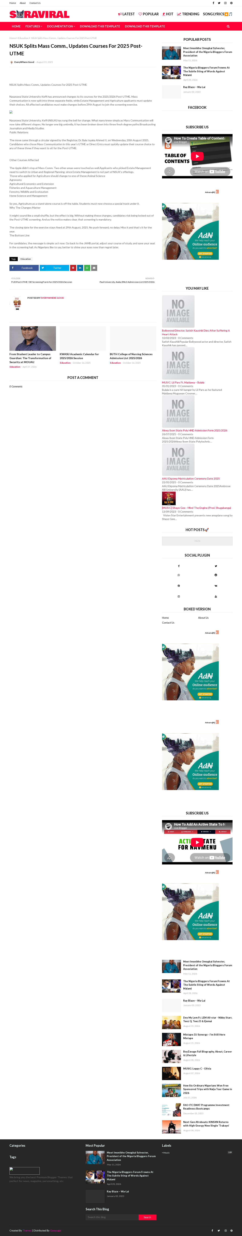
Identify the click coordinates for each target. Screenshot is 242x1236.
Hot (169, 14)
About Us (203, 617)
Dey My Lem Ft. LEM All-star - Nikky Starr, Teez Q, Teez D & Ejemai (207, 1019)
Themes (26, 1230)
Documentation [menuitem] (60, 26)
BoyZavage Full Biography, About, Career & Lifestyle (207, 1053)
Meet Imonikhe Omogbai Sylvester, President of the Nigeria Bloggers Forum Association (207, 52)
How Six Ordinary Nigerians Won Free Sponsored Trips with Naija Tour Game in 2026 (207, 1089)
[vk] (215, 585)
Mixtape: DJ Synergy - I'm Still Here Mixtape (204, 1036)
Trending (190, 14)
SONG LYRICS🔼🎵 (218, 14)
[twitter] (219, 3)
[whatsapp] (178, 575)
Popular (151, 14)
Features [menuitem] (33, 26)
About (23, 3)
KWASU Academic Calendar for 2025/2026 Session (79, 356)
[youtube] (215, 596)
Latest (129, 14)
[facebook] (213, 3)
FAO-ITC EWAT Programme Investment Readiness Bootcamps (206, 1106)
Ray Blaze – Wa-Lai (194, 87)
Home (12, 3)
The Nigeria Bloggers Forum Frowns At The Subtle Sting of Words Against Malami (206, 71)
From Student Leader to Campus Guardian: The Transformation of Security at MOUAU (30, 358)
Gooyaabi (55, 1230)
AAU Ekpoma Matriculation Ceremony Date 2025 (191, 478)
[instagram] (225, 3)
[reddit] (215, 575)
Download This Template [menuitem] (100, 26)
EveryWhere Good (24, 62)
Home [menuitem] (16, 26)
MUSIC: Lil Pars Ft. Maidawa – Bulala (183, 382)
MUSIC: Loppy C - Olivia (197, 1068)
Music (197, 1152)
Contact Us (35, 3)
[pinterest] (231, 3)
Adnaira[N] (210, 192)
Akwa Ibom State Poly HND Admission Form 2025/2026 (194, 430)
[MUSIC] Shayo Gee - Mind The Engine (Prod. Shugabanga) (196, 507)
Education (23, 38)
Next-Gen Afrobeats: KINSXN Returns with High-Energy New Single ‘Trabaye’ (206, 1123)
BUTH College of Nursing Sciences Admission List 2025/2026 (131, 356)
